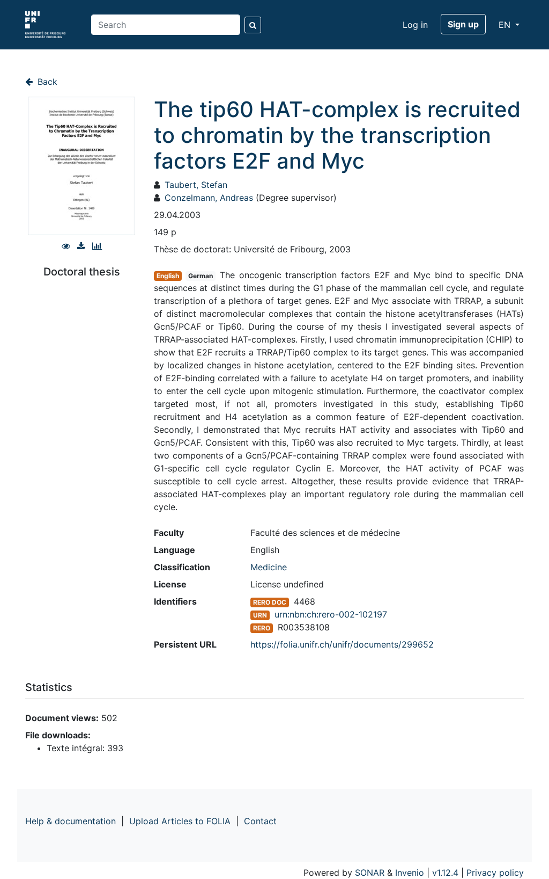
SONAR (369, 872)
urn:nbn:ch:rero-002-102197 (330, 614)
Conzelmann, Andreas (209, 197)
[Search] (252, 25)
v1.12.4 (445, 872)
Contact (260, 821)
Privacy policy (495, 872)
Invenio (409, 872)
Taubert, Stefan (196, 184)
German (200, 276)
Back (46, 81)
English (168, 276)
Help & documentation (70, 821)
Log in (415, 24)
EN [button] (506, 24)
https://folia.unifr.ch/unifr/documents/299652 (342, 644)
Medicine (268, 567)
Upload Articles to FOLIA (180, 821)
